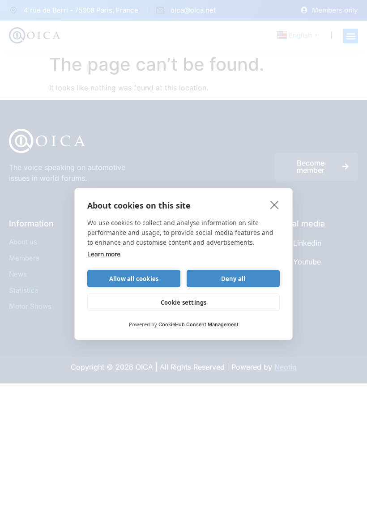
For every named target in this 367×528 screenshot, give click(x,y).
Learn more (103, 254)
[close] (275, 204)
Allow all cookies (133, 279)
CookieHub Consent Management (198, 324)
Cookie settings (184, 302)
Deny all (233, 279)
